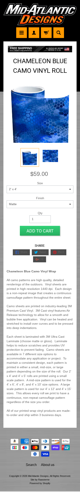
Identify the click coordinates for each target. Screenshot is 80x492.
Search (31, 465)
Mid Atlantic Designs (38, 476)
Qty (40, 213)
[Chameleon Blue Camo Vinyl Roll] (29, 157)
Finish (40, 198)
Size (40, 183)
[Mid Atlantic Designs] (40, 14)
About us (47, 465)
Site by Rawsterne (40, 479)
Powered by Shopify (40, 483)
